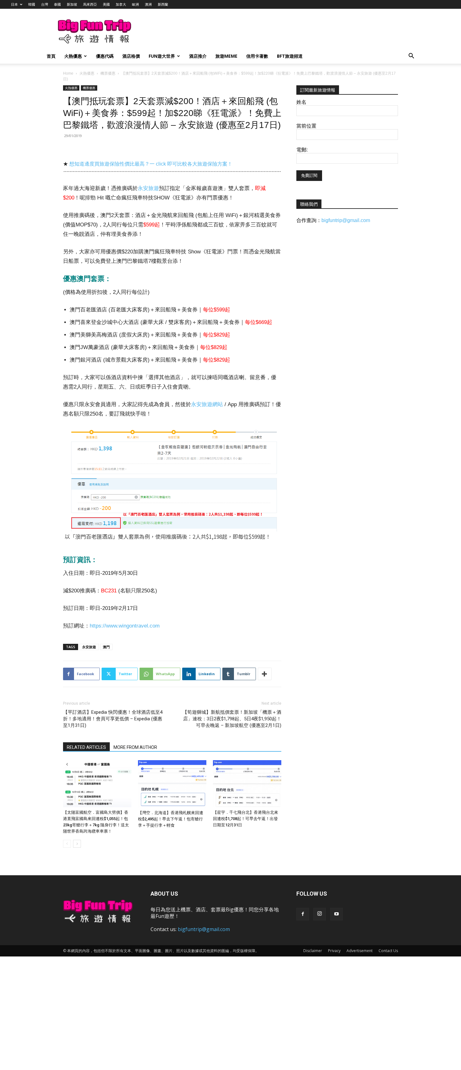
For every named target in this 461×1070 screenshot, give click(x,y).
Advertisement (360, 950)
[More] (265, 674)
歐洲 (135, 4)
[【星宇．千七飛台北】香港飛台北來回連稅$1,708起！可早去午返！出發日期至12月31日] (247, 783)
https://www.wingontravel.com (125, 626)
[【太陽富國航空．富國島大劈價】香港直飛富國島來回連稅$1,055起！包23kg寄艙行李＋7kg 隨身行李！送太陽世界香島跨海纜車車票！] (97, 783)
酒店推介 (198, 56)
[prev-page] (67, 844)
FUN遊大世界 (162, 56)
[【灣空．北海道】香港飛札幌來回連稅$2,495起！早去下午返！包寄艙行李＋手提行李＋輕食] (172, 784)
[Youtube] (336, 914)
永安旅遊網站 (207, 404)
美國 (106, 4)
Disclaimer (312, 950)
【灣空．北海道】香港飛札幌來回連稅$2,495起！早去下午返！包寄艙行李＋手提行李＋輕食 (170, 819)
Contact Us (388, 950)
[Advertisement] (263, 32)
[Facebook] (302, 914)
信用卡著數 (257, 56)
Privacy (334, 950)
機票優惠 (107, 73)
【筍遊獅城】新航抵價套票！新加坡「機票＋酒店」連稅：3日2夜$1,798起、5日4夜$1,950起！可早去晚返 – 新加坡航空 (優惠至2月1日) (232, 718)
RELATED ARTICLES (86, 747)
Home (68, 73)
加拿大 (121, 4)
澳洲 (148, 4)
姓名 (301, 102)
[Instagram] (319, 914)
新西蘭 (163, 4)
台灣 (44, 4)
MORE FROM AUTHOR (135, 747)
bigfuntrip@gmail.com (345, 220)
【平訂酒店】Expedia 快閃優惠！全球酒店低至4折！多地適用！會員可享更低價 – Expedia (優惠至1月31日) (112, 718)
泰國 (57, 4)
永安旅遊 (148, 188)
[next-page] (77, 844)
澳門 (106, 646)
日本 (14, 4)
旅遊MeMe (226, 56)
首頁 (51, 56)
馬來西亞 (90, 4)
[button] (411, 57)
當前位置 (306, 126)
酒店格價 (131, 56)
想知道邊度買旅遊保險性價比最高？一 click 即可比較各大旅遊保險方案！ (150, 164)
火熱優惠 (73, 56)
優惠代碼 (105, 56)
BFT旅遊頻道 (290, 56)
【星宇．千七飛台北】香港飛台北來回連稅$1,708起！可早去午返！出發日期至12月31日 (245, 818)
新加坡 (72, 4)
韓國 (31, 4)
